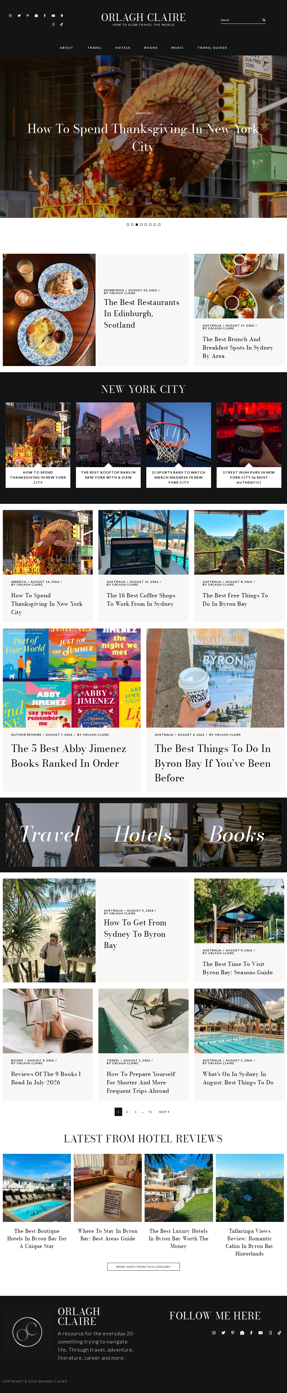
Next (163, 1112)
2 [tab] (132, 224)
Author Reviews (26, 734)
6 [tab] (150, 224)
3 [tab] (137, 224)
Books (17, 1060)
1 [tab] (128, 224)
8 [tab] (159, 224)
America (18, 581)
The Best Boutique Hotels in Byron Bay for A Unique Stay (37, 1239)
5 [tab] (146, 224)
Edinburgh (114, 290)
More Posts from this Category (143, 1266)
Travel (113, 1060)
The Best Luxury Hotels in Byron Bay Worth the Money (179, 1239)
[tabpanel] (143, 136)
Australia (143, 113)
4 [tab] (141, 224)
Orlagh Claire (143, 17)
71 (151, 1112)
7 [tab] (155, 224)
